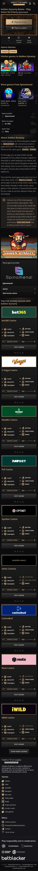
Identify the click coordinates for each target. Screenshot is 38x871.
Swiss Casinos (9, 568)
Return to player (7, 121)
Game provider (7, 113)
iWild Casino (8, 717)
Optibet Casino (9, 519)
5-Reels (13, 51)
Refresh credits (19, 41)
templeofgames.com (29, 864)
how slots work (23, 222)
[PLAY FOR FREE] (8, 65)
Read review (29, 41)
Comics (5, 51)
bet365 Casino (9, 320)
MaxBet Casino (9, 419)
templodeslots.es (11, 866)
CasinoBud (7, 618)
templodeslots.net (19, 868)
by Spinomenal (22, 12)
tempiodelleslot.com (26, 866)
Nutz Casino (8, 668)
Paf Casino (7, 469)
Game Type (6, 129)
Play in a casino (25, 180)
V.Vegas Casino (9, 370)
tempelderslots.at (14, 864)
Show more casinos (19, 751)
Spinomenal (8, 144)
